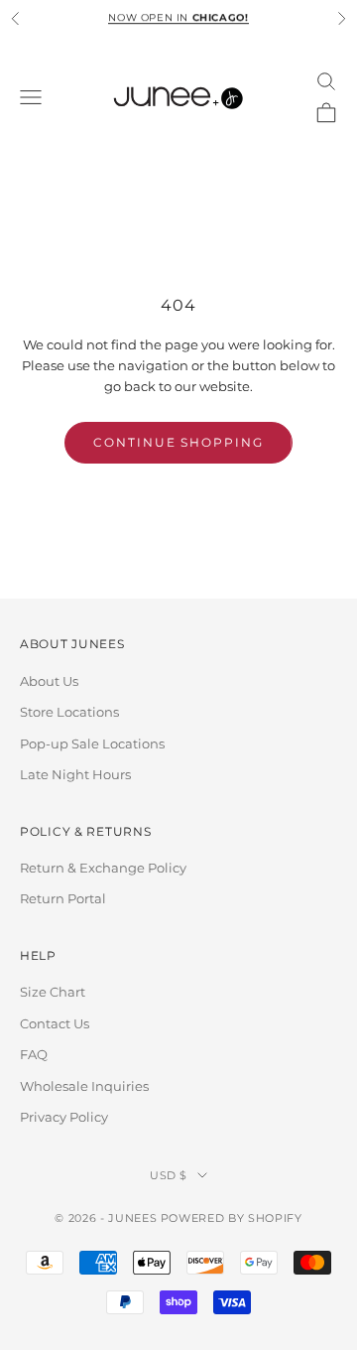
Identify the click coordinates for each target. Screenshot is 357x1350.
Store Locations (69, 712)
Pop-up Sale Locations (92, 743)
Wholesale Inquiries (84, 1086)
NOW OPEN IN (178, 17)
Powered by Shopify (231, 1218)
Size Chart (52, 992)
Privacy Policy (64, 1117)
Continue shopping (178, 442)
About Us (49, 681)
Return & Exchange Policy (103, 868)
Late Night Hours (75, 774)
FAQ (34, 1054)
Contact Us (54, 1023)
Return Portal (63, 898)
